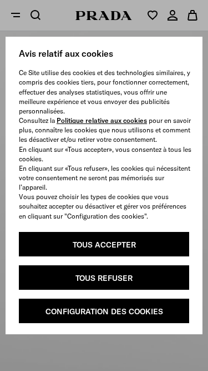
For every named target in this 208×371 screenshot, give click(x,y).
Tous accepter (104, 245)
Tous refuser (104, 278)
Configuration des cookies (104, 311)
